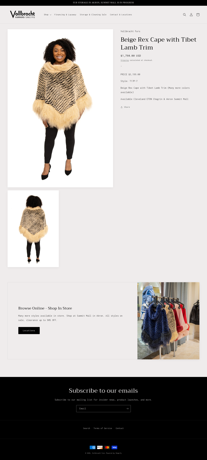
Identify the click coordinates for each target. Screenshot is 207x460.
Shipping (125, 60)
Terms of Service (103, 428)
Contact (120, 428)
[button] (47, 15)
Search (86, 428)
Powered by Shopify (114, 453)
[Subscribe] (127, 408)
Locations (29, 330)
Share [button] (127, 107)
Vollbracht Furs (98, 453)
